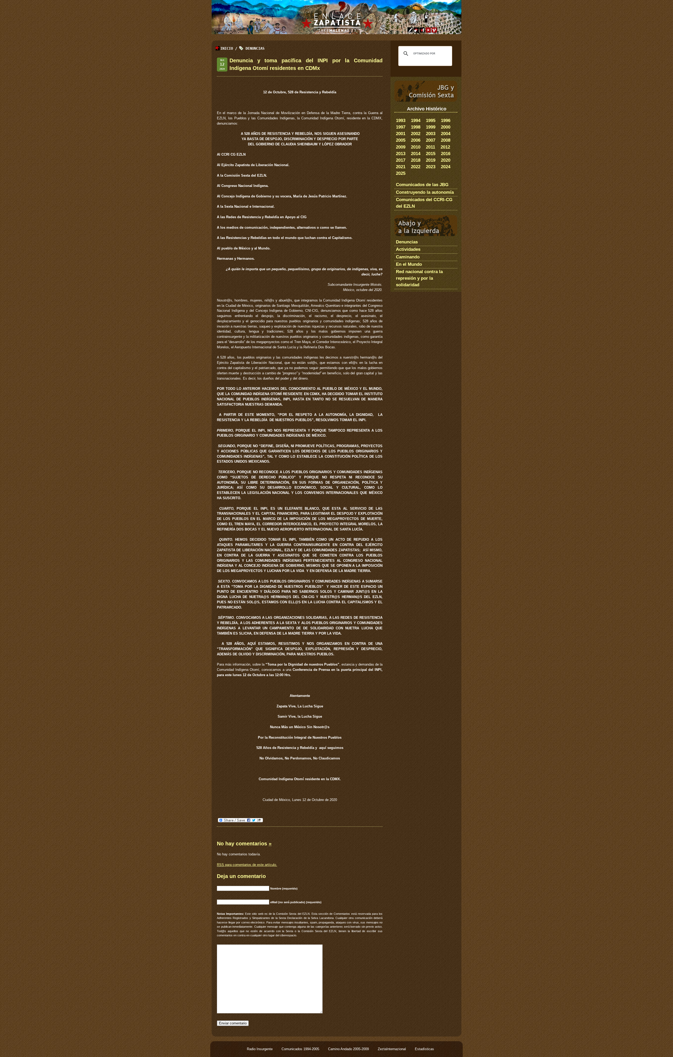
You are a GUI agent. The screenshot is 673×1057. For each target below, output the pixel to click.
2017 (400, 160)
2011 (430, 147)
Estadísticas (424, 1049)
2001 (400, 133)
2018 (415, 160)
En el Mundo (409, 264)
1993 (400, 120)
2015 (430, 153)
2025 (400, 173)
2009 (400, 147)
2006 (415, 140)
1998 (415, 127)
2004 (445, 133)
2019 (430, 160)
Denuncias (255, 48)
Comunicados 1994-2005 (301, 1049)
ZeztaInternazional (392, 1049)
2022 (415, 166)
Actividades (408, 249)
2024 (445, 166)
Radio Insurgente (260, 1049)
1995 (430, 120)
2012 (445, 147)
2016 (445, 153)
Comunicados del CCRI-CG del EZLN (424, 203)
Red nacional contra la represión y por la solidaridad (419, 278)
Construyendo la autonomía (425, 192)
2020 (445, 160)
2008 (445, 140)
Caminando (408, 256)
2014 (415, 153)
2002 (415, 133)
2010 (415, 147)
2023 (430, 166)
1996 (445, 120)
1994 (415, 120)
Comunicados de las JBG (422, 184)
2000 (445, 127)
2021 (400, 166)
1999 (430, 127)
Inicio (226, 48)
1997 (400, 127)
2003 (430, 133)
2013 (400, 153)
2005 (400, 140)
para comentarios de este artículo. (247, 865)
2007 (430, 140)
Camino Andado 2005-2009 (349, 1049)
